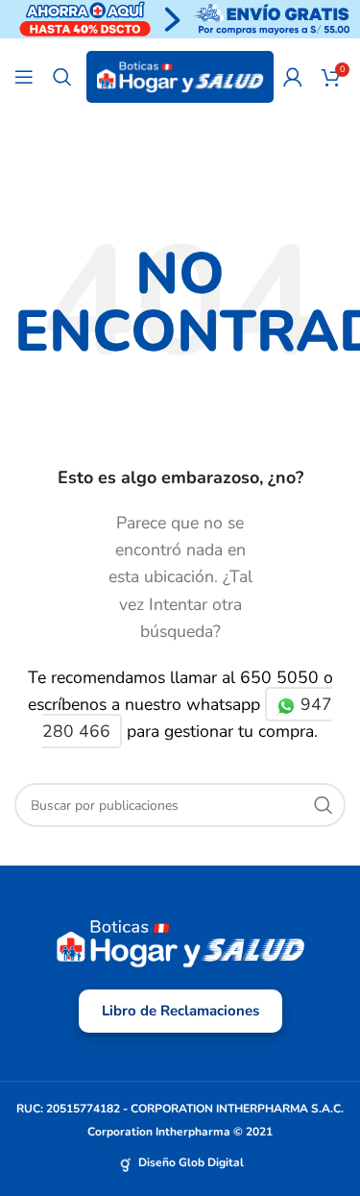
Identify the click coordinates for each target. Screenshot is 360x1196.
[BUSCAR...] (323, 805)
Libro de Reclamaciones (180, 1010)
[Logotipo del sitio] (180, 75)
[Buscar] (62, 77)
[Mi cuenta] (293, 77)
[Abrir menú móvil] (24, 77)
